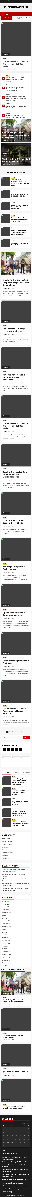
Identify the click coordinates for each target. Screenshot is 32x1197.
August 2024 (5, 929)
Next (24, 732)
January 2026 (6, 907)
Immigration (5, 855)
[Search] (29, 13)
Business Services (7, 841)
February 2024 (6, 940)
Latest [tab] (7, 772)
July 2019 (4, 965)
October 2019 (6, 957)
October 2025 (6, 910)
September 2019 (6, 960)
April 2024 (5, 937)
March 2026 (5, 901)
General (8, 75)
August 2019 (5, 963)
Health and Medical (7, 852)
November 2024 (6, 921)
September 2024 (6, 926)
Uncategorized (6, 858)
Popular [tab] (16, 772)
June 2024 (5, 935)
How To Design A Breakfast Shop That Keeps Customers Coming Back (16, 98)
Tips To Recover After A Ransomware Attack (14, 613)
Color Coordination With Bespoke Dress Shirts (19, 244)
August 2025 (5, 915)
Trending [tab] (26, 772)
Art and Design (6, 838)
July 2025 (4, 918)
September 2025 (6, 912)
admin (15, 69)
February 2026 (6, 904)
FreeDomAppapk (16, 7)
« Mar (3, 1150)
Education (5, 847)
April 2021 (5, 949)
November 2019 (6, 954)
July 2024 (4, 932)
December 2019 (6, 951)
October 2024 (6, 923)
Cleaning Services (7, 844)
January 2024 (6, 943)
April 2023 (5, 946)
